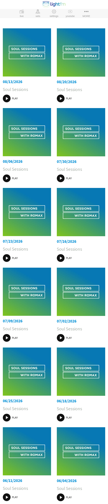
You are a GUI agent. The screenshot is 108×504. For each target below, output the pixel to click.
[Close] (4, 4)
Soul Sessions (15, 89)
